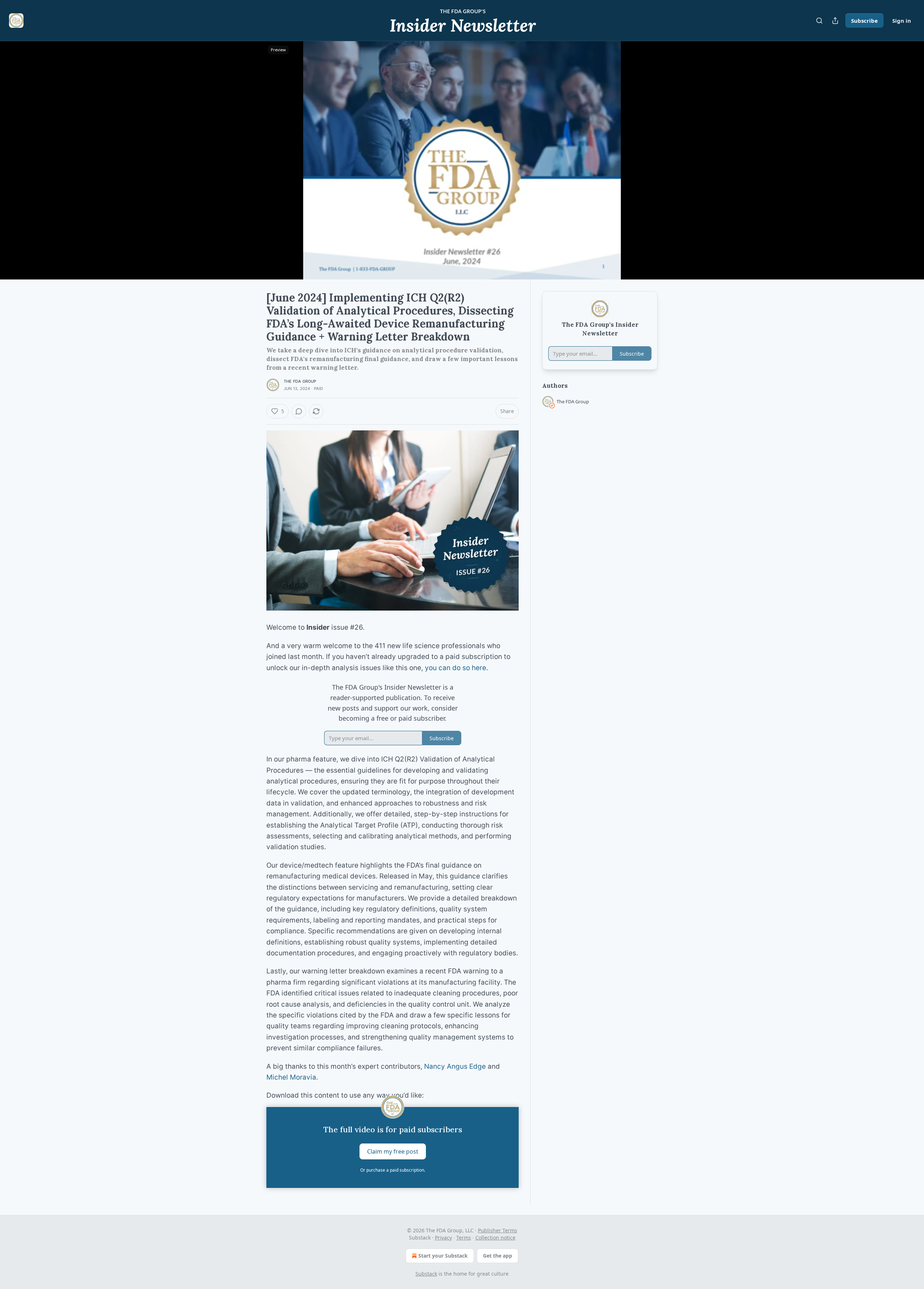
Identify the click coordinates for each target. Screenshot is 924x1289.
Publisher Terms (497, 1230)
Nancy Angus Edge (455, 1066)
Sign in (901, 20)
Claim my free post (392, 1151)
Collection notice (495, 1237)
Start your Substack (443, 1255)
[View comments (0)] (675, 165)
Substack (426, 1273)
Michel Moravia (291, 1077)
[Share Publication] (835, 20)
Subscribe (864, 20)
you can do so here (455, 668)
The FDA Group (300, 381)
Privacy (443, 1237)
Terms (463, 1237)
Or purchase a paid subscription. (392, 1170)
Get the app (497, 1255)
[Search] (819, 20)
